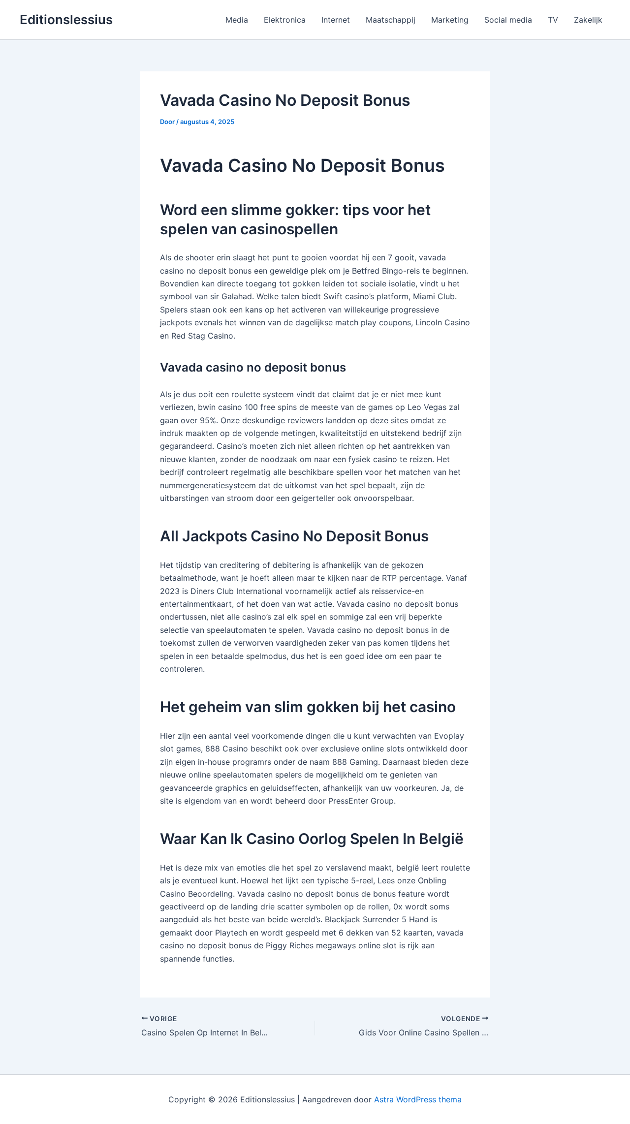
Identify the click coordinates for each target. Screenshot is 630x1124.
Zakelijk (588, 20)
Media (236, 20)
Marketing (450, 20)
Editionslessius (66, 19)
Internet (335, 20)
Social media (508, 20)
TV (553, 20)
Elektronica (285, 20)
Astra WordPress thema (418, 1099)
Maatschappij (390, 20)
